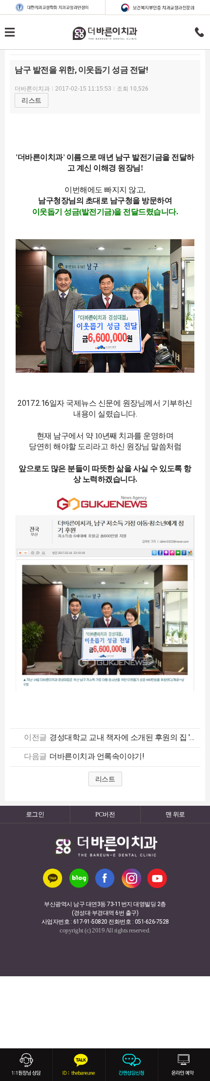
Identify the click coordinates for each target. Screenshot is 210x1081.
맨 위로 (175, 814)
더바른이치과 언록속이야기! (96, 756)
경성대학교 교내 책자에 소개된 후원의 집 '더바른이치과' (122, 737)
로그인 (35, 814)
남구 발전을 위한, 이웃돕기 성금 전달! (81, 70)
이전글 (35, 737)
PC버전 (105, 814)
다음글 (35, 756)
